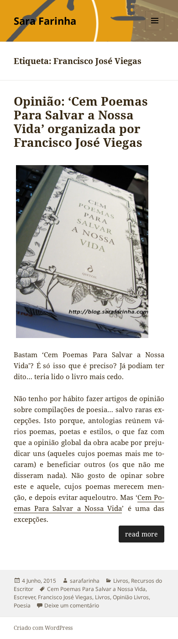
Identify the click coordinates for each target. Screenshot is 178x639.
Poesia (22, 605)
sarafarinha (84, 581)
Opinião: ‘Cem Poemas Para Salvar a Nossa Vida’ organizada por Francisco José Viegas (81, 121)
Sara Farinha (45, 20)
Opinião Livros (131, 597)
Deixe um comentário (71, 605)
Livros (120, 581)
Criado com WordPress (43, 628)
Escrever (24, 597)
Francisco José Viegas (65, 597)
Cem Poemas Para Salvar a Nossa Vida (96, 589)
